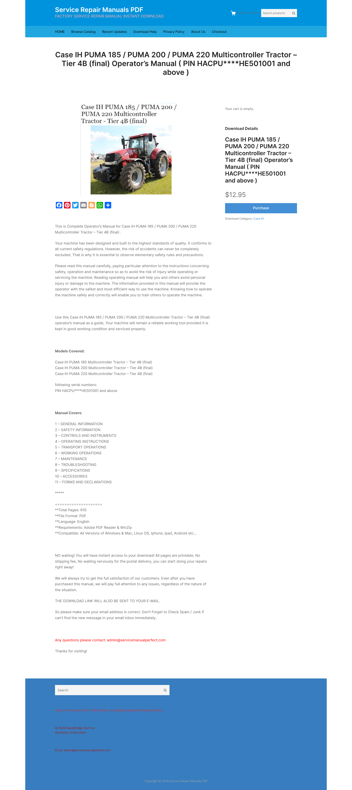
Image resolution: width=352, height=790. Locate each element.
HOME (60, 32)
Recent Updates (114, 32)
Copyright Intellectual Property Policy (137, 710)
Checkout (219, 32)
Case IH (258, 218)
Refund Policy (100, 710)
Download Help (145, 32)
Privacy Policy (174, 32)
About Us (198, 32)
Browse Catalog (83, 32)
